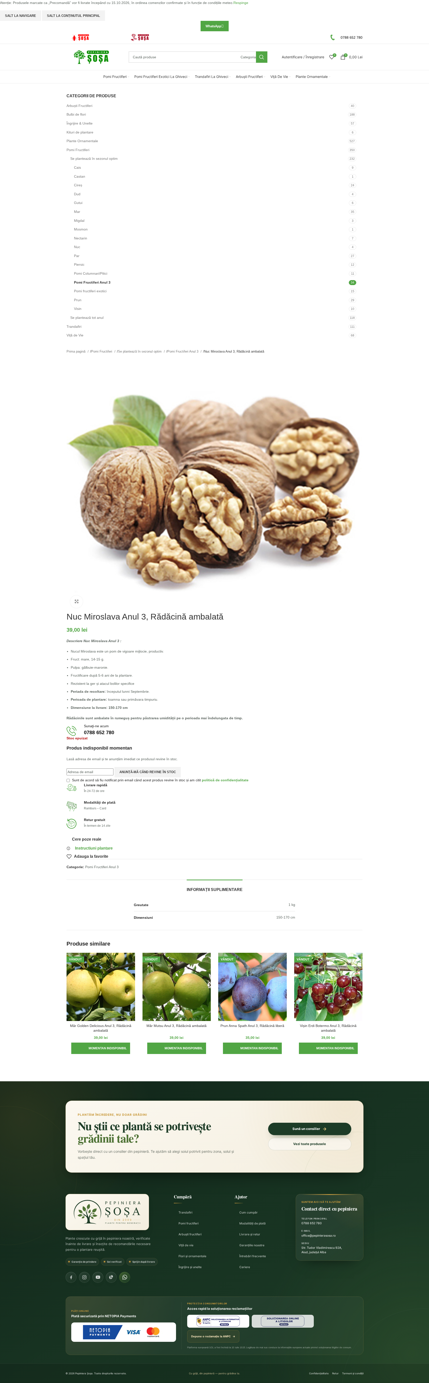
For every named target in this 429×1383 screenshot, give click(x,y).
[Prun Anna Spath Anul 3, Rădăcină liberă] (252, 987)
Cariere (244, 1267)
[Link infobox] (94, 37)
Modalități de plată (252, 1223)
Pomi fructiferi (189, 1223)
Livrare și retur (249, 1234)
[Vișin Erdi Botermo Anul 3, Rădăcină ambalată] (328, 987)
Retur (335, 1373)
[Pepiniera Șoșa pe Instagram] (84, 1277)
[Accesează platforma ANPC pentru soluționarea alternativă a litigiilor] (218, 1321)
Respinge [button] (240, 3)
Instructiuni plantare (94, 848)
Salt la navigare (20, 16)
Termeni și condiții (352, 1373)
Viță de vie (186, 1245)
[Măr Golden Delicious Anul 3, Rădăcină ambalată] (101, 987)
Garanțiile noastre (251, 1245)
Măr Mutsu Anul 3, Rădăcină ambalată (176, 1026)
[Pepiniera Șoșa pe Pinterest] (111, 1277)
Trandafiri (185, 1212)
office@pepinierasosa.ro (318, 1235)
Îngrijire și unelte (190, 1267)
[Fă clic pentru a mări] (76, 601)
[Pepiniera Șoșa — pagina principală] (107, 1212)
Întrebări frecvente (252, 1256)
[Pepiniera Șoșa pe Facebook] (71, 1277)
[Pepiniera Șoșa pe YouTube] (97, 1277)
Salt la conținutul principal (73, 16)
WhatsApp (213, 26)
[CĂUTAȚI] (261, 57)
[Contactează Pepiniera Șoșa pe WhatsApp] (124, 1277)
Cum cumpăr (248, 1212)
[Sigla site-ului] (91, 57)
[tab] (215, 887)
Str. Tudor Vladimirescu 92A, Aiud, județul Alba (321, 1250)
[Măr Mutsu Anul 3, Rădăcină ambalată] (177, 987)
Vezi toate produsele (309, 1144)
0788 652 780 (311, 1223)
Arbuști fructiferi (190, 1234)
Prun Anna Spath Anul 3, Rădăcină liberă (252, 1026)
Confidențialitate (319, 1373)
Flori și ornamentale (192, 1256)
